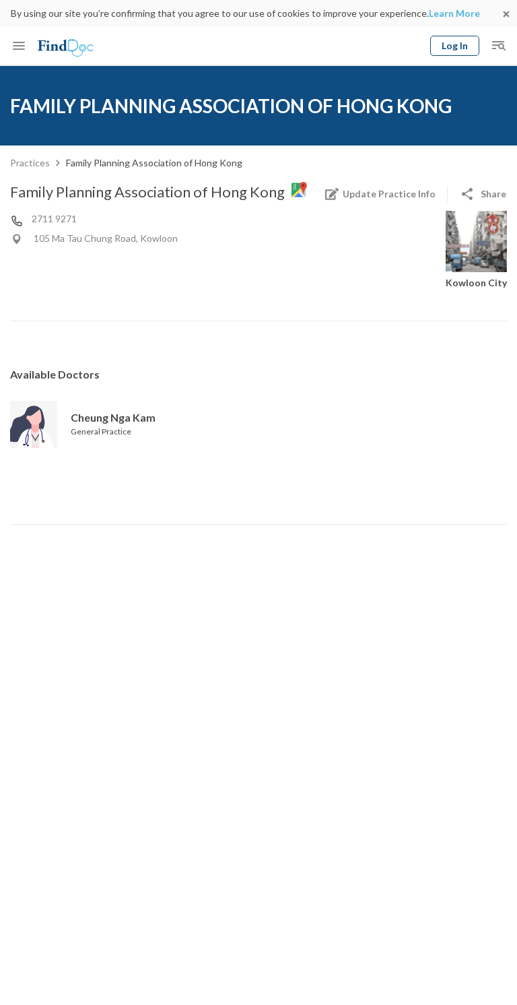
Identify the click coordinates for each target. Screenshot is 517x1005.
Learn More (454, 13)
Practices (30, 162)
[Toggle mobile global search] (498, 46)
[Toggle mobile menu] (19, 46)
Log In (455, 45)
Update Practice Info (389, 193)
